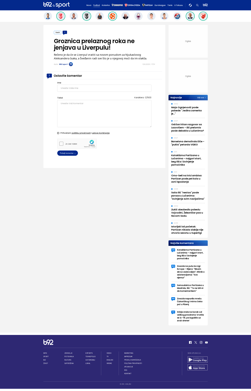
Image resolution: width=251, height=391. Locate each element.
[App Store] (198, 367)
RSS (125, 370)
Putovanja (69, 356)
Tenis (169, 5)
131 (173, 312)
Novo (88, 5)
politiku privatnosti (81, 133)
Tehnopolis (90, 356)
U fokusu (178, 5)
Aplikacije (128, 367)
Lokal (87, 363)
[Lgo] (205, 5)
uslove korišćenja (101, 133)
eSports (89, 353)
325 (173, 250)
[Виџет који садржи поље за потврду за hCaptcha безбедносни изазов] (77, 144)
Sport (46, 356)
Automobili (90, 360)
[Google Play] (198, 360)
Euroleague (160, 5)
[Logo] (56, 5)
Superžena (69, 363)
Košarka (106, 5)
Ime (59, 82)
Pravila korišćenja (132, 360)
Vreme (109, 363)
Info (45, 353)
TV (108, 356)
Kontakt (128, 373)
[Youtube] (206, 342)
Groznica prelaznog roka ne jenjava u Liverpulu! (94, 44)
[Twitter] (195, 342)
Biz (44, 360)
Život (45, 363)
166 (173, 298)
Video (109, 353)
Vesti (57, 32)
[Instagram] (201, 342)
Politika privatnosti (133, 363)
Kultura (67, 360)
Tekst (60, 98)
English (110, 360)
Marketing (128, 353)
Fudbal (96, 5)
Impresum (128, 356)
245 (173, 285)
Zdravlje (68, 353)
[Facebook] (190, 342)
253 (173, 266)
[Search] (197, 5)
